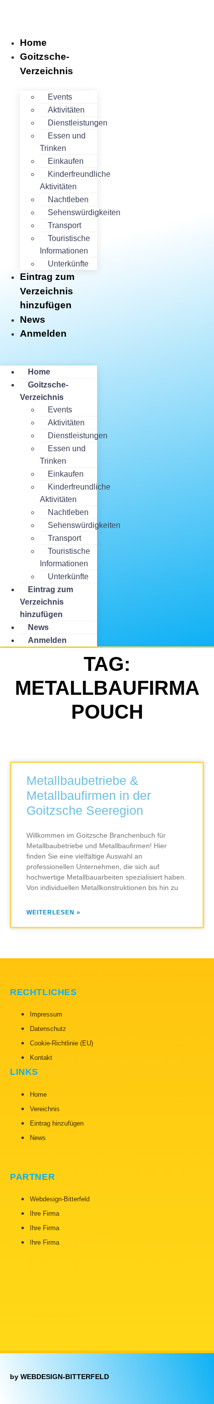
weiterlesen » (53, 912)
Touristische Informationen (65, 244)
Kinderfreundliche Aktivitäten (75, 180)
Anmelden (43, 333)
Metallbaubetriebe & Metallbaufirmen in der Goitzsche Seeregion (88, 795)
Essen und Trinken (63, 141)
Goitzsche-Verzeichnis (46, 63)
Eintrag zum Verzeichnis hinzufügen (47, 290)
